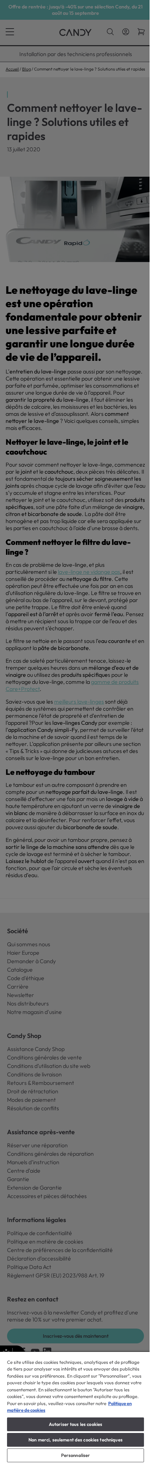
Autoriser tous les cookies (75, 1424)
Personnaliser (75, 1455)
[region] (75, 1407)
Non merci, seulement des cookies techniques (75, 1439)
